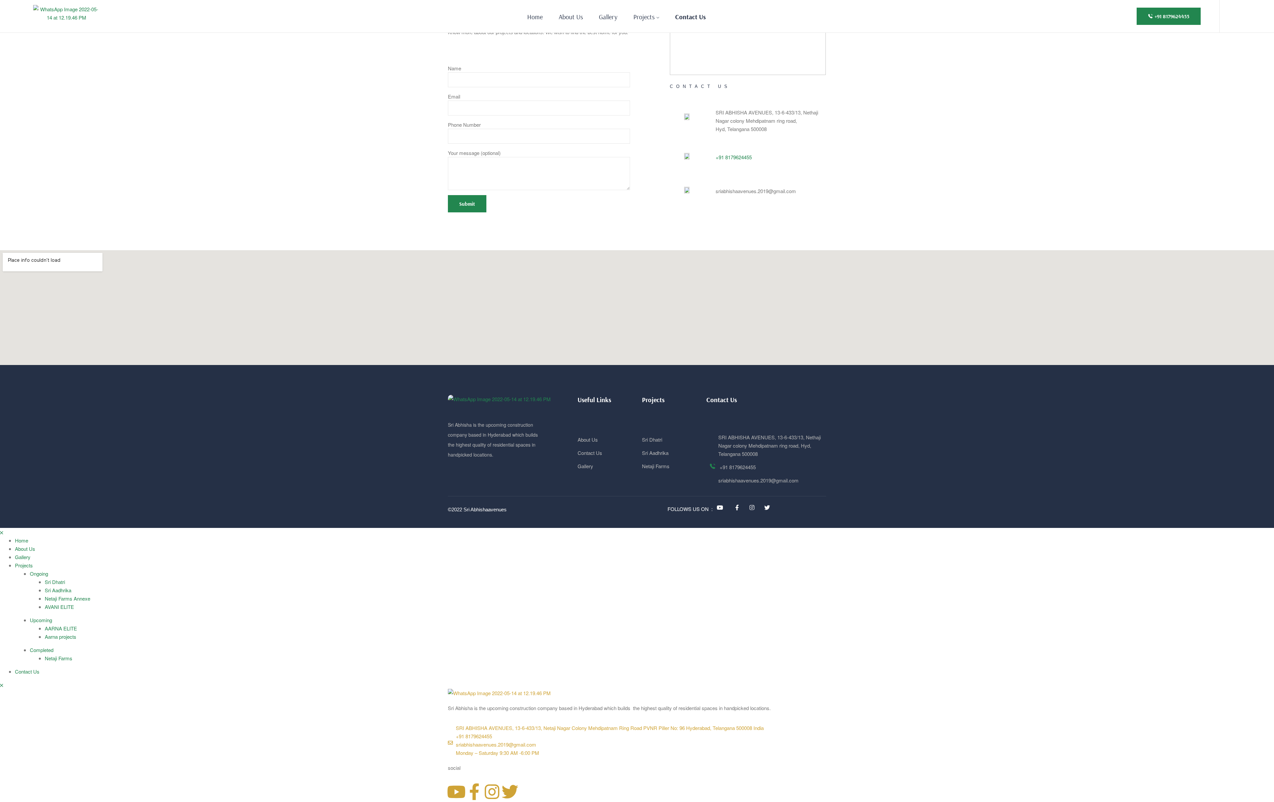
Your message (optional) (474, 152)
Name (454, 68)
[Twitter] (510, 791)
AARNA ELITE (61, 628)
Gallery (23, 556)
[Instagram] (492, 791)
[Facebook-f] (474, 791)
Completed (41, 649)
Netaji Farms (58, 658)
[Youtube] (456, 791)
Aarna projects (60, 636)
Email (454, 96)
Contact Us (27, 671)
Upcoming (41, 620)
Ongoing (39, 573)
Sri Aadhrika (58, 590)
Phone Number (464, 124)
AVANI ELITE (59, 606)
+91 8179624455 (734, 157)
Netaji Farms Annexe (67, 598)
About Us (25, 548)
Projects (24, 565)
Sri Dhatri (55, 581)
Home (21, 540)
